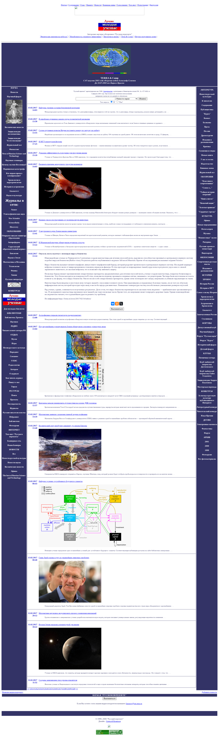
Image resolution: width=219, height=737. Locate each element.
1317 (59, 689)
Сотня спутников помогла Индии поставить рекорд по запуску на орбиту (69, 130)
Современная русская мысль (207, 263)
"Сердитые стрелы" (207, 212)
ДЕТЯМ (207, 420)
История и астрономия (14, 187)
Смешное (14, 356)
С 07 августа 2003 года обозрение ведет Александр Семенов (109, 80)
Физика (14, 271)
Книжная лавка (109, 5)
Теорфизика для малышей (168, 36)
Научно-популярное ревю (145, 36)
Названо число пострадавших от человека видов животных (63, 220)
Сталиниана (207, 319)
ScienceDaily (14, 223)
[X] (121, 303)
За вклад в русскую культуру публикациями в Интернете (207, 399)
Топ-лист (132, 5)
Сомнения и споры (207, 151)
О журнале (14, 374)
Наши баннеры (14, 445)
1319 (69, 689)
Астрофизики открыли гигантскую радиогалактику (60, 315)
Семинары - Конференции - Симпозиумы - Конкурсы (109, 39)
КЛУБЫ (207, 353)
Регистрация (143, 5)
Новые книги (207, 155)
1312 (36, 689)
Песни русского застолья (14, 348)
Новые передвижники (207, 225)
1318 (64, 689)
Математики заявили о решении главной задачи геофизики (63, 414)
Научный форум (14, 96)
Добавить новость (209, 692)
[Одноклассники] (117, 303)
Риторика (207, 242)
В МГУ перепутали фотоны (50, 141)
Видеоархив (207, 253)
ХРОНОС (207, 279)
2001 (207, 442)
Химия (14, 275)
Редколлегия (14, 365)
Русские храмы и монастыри (206, 247)
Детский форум (207, 349)
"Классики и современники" (207, 182)
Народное (14, 352)
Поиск (14, 395)
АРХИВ (207, 437)
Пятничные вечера (207, 358)
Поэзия (207, 131)
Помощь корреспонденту (12, 692)
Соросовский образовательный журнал (14, 248)
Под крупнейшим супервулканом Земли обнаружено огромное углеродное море (72, 326)
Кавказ (207, 118)
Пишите (89, 5)
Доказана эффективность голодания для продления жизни (63, 153)
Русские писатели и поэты (14, 412)
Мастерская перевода (206, 387)
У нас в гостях (207, 159)
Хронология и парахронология (14, 181)
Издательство (207, 164)
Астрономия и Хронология (207, 304)
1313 (41, 689)
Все (14, 454)
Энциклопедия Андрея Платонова (207, 381)
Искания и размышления (207, 141)
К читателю (207, 101)
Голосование (122, 5)
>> (77, 689)
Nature (14, 210)
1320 (73, 689)
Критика (207, 146)
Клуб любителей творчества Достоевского (207, 364)
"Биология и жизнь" (111, 36)
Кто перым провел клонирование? (14, 174)
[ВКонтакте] (113, 303)
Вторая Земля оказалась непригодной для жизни (59, 624)
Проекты (14, 399)
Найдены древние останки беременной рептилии (59, 108)
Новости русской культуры (14, 458)
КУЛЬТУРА (207, 216)
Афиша (14, 471)
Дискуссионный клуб (207, 327)
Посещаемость (14, 404)
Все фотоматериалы (207, 459)
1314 (46, 689)
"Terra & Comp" (127, 36)
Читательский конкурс (207, 411)
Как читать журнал (14, 378)
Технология (14, 266)
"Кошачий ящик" (207, 203)
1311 (32, 689)
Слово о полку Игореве (207, 292)
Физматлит (14, 149)
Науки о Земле (14, 258)
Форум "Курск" (207, 340)
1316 (55, 689)
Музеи (14, 339)
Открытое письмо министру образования (14, 236)
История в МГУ (207, 288)
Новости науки (14, 462)
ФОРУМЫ (207, 323)
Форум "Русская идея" (207, 336)
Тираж (14, 386)
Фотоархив (14, 425)
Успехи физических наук (14, 214)
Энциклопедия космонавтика (14, 132)
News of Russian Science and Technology (14, 154)
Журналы (14, 408)
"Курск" (207, 114)
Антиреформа (14, 242)
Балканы (207, 122)
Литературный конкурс (207, 407)
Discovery (14, 227)
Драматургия (207, 135)
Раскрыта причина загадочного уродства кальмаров (60, 164)
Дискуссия (153, 5)
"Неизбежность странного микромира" (85, 36)
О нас (82, 5)
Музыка (207, 233)
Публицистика (207, 109)
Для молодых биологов (14, 309)
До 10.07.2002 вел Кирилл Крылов (109, 83)
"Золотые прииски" (207, 207)
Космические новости (14, 127)
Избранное (14, 417)
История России (207, 284)
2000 (207, 446)
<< (28, 689)
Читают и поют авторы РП (14, 330)
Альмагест (14, 191)
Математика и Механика (14, 262)
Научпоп (14, 322)
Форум (207, 433)
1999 (207, 450)
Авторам (14, 369)
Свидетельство (107, 91)
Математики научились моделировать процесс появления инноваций (67, 613)
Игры (14, 343)
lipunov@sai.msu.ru (134, 703)
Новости (97, 5)
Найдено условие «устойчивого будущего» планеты (61, 481)
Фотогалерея (207, 229)
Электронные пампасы (207, 424)
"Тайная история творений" (207, 193)
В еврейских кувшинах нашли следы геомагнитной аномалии (64, 119)
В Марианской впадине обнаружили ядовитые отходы (61, 242)
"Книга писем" (206, 199)
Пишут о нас (14, 382)
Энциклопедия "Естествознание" (14, 139)
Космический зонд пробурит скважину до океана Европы (63, 426)
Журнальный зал (14, 145)
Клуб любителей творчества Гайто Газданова (207, 373)
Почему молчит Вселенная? (14, 165)
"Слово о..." (207, 188)
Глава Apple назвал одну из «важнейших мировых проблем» (64, 557)
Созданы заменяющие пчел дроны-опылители (58, 680)
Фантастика (207, 429)
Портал (64, 5)
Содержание (73, 5)
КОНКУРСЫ (207, 391)
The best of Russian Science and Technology (14, 476)
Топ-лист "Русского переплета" (14, 435)
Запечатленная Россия (207, 314)
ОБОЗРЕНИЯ (207, 177)
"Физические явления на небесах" (54, 36)
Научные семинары (14, 160)
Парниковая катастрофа (14, 169)
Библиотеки (14, 421)
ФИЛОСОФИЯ (207, 257)
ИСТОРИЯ (207, 275)
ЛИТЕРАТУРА (207, 90)
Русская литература (14, 279)
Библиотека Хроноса (14, 317)
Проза (207, 127)
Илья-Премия (207, 416)
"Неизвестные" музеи (207, 238)
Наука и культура (14, 195)
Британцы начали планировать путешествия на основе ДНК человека (68, 403)
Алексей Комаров (113, 721)
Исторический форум (207, 345)
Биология (14, 253)
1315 (50, 689)
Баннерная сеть (14, 441)
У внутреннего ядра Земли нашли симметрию (58, 231)
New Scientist (14, 218)
